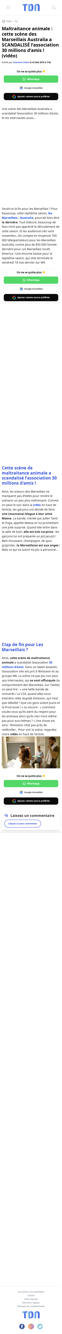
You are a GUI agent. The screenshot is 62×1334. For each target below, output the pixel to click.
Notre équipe (31, 1299)
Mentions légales (31, 1302)
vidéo (37, 505)
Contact (31, 1295)
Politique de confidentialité (31, 1306)
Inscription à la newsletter (31, 1291)
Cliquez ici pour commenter (22, 823)
